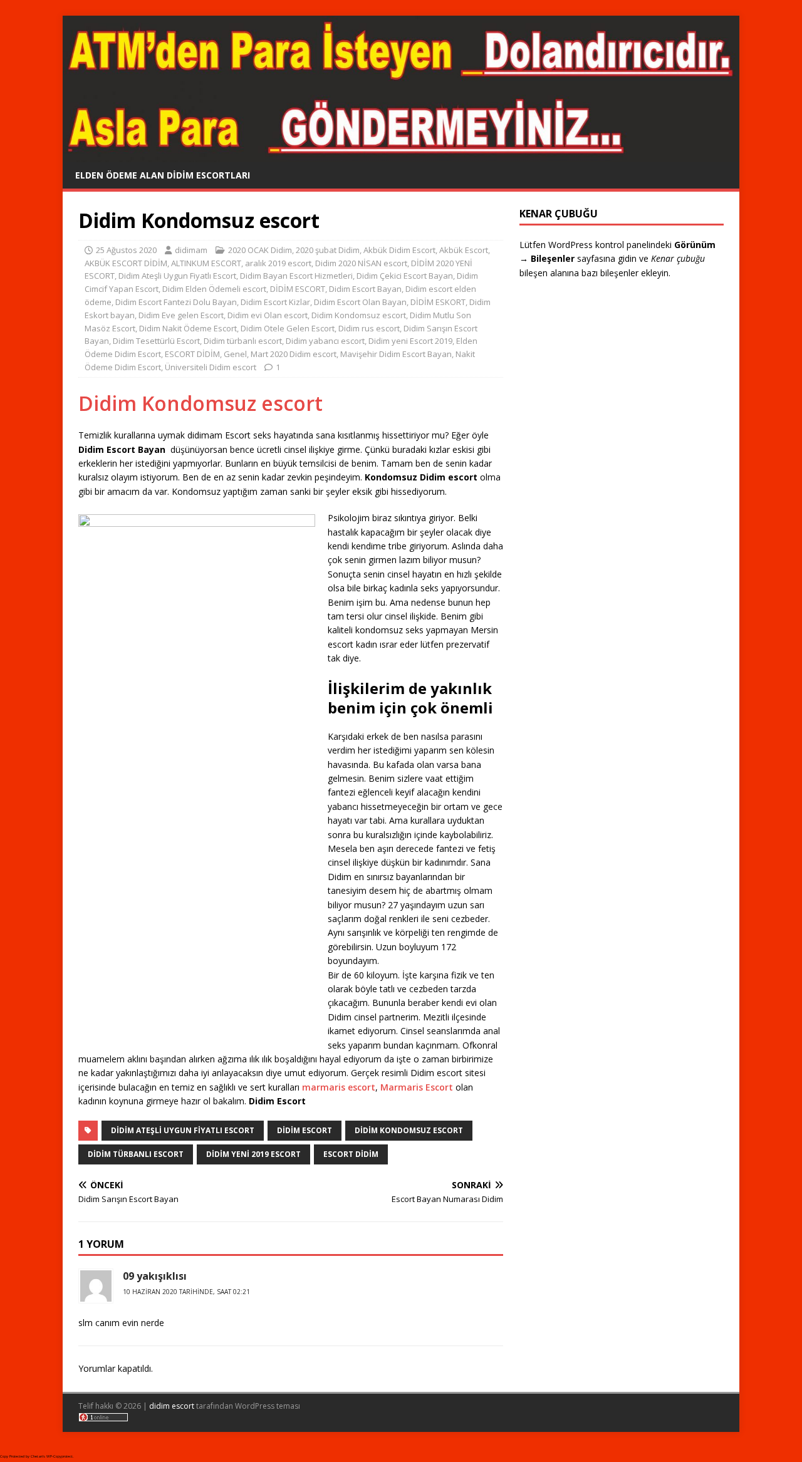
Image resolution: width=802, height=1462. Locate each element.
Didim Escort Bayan (365, 288)
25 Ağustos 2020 (126, 250)
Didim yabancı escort (325, 340)
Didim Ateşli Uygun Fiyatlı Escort (177, 275)
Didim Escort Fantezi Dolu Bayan (176, 302)
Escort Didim (350, 1154)
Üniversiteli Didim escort (210, 367)
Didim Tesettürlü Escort (156, 340)
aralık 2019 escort (278, 263)
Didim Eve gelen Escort (181, 315)
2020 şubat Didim (328, 250)
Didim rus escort (369, 328)
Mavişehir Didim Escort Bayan (396, 354)
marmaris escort (338, 1087)
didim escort (171, 1406)
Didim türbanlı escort (243, 340)
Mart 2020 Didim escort (293, 354)
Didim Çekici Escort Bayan (405, 275)
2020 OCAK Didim (260, 250)
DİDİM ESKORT (438, 302)
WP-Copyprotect (59, 1456)
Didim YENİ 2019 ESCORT (253, 1154)
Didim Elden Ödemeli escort (214, 288)
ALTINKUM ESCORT (206, 263)
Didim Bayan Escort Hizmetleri (296, 275)
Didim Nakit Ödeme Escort (188, 328)
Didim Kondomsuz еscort (358, 315)
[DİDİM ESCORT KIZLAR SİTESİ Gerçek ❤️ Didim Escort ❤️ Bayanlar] (401, 154)
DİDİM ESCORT (297, 288)
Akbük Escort (463, 250)
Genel (235, 354)
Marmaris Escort (416, 1087)
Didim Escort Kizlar (275, 302)
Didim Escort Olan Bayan (360, 302)
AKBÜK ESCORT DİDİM (126, 263)
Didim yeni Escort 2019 (410, 340)
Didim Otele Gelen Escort (288, 328)
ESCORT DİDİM (192, 354)
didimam (191, 250)
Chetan (37, 1456)
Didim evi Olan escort (267, 315)
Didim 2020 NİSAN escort (361, 263)
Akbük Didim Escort (399, 250)
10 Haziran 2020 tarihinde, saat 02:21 (186, 1291)
